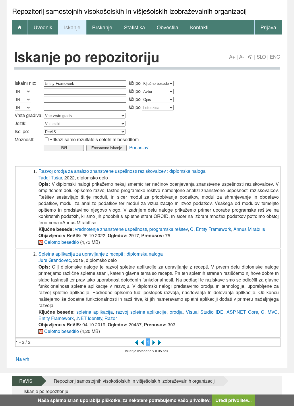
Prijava (268, 27)
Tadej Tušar (50, 177)
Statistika (134, 27)
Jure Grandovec (54, 260)
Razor (111, 318)
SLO (261, 56)
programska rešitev (168, 229)
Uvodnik (43, 27)
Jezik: (20, 123)
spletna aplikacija (94, 312)
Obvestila (167, 27)
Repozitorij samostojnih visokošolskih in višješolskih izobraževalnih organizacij (134, 381)
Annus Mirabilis (249, 229)
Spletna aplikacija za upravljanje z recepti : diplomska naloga (100, 253)
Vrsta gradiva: (28, 115)
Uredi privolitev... (233, 400)
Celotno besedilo (61, 242)
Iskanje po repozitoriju (46, 391)
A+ (232, 56)
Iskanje (72, 27)
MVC (273, 312)
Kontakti (199, 27)
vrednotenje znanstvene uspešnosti (111, 229)
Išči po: (22, 131)
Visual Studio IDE (204, 312)
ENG (275, 56)
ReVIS (25, 381)
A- (241, 56)
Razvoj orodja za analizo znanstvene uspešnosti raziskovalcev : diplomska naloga (122, 171)
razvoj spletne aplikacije (141, 312)
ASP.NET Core (242, 312)
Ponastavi (139, 147)
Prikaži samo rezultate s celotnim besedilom (94, 139)
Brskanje (102, 27)
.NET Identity (89, 318)
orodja (176, 312)
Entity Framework (213, 229)
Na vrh (22, 359)
